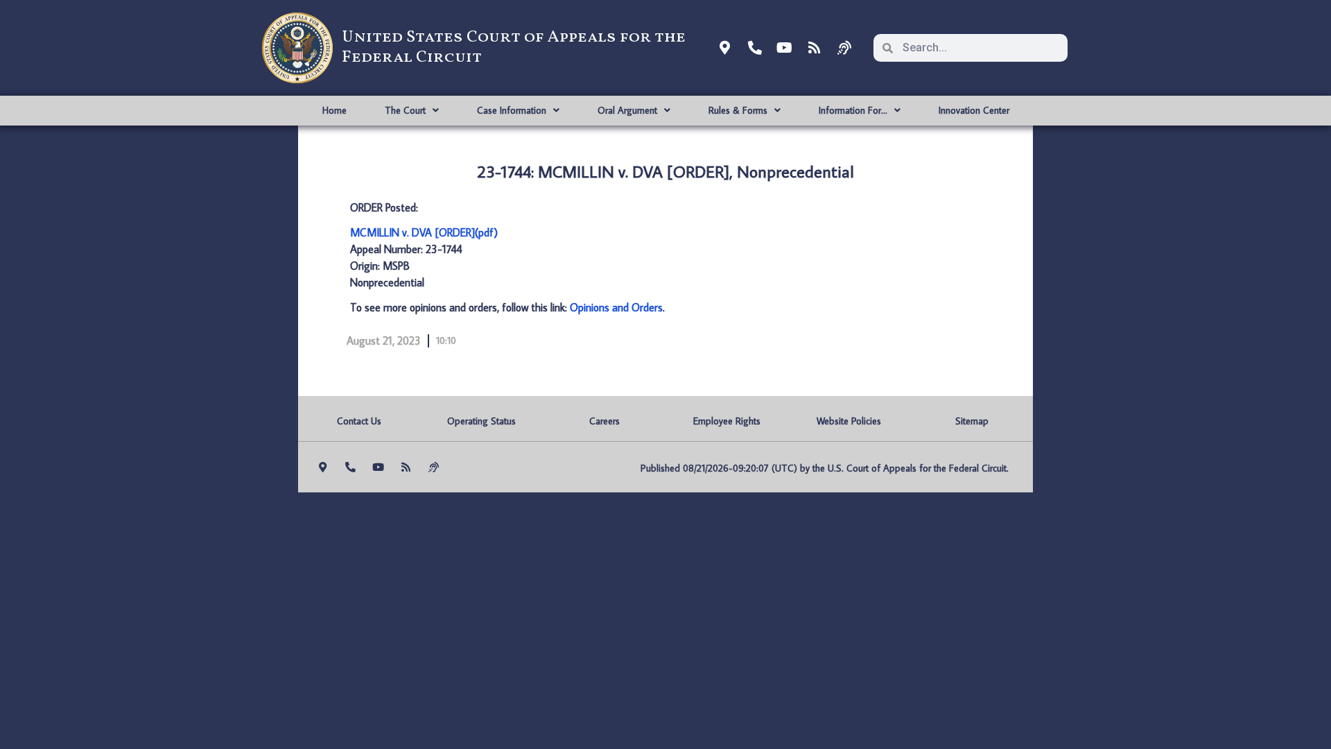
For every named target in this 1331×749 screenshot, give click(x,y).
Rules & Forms (737, 110)
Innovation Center (974, 110)
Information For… (853, 110)
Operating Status (481, 421)
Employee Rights (726, 421)
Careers (604, 421)
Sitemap (972, 421)
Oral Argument (627, 110)
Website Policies (849, 421)
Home (334, 110)
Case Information (511, 110)
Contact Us (359, 421)
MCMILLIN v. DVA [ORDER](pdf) (424, 232)
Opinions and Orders (616, 307)
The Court (405, 110)
